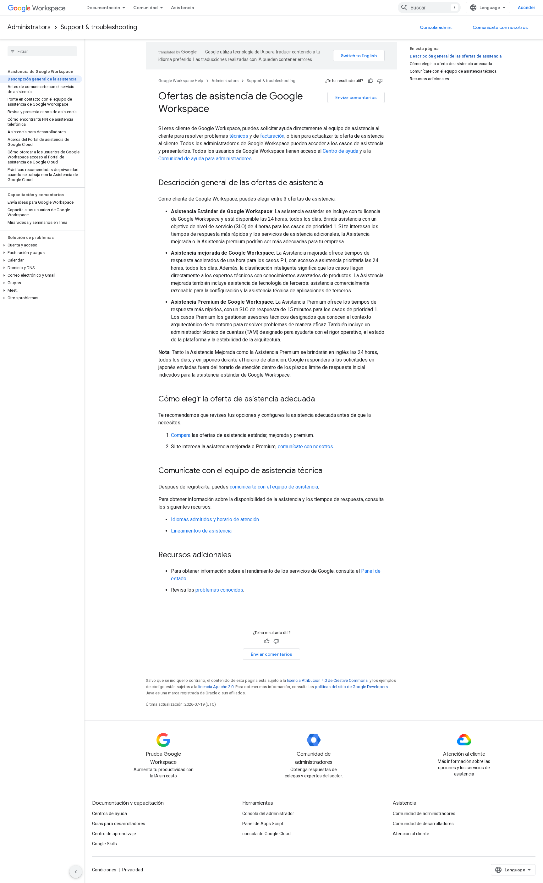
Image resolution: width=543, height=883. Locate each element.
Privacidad (132, 869)
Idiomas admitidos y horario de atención (215, 519)
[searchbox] (42, 51)
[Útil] (370, 81)
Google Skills (104, 843)
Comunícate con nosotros (500, 27)
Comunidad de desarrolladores (423, 823)
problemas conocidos (219, 590)
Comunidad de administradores (424, 813)
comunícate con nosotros (305, 447)
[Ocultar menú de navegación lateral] (75, 871)
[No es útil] (380, 81)
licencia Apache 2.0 (215, 686)
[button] (41, 245)
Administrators (29, 27)
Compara (180, 435)
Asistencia (182, 7)
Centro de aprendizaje (114, 833)
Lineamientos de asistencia (201, 531)
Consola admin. (436, 27)
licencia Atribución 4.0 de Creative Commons (327, 680)
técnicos (238, 136)
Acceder (526, 7)
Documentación (103, 7)
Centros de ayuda (109, 813)
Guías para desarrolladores (118, 823)
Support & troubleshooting (99, 27)
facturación (272, 136)
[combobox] (429, 7)
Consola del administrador (268, 813)
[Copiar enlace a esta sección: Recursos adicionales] (237, 555)
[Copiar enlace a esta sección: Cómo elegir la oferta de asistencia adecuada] (321, 399)
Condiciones (104, 869)
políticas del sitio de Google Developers (351, 686)
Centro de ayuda (340, 151)
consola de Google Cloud (266, 833)
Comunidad (145, 7)
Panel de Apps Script (262, 823)
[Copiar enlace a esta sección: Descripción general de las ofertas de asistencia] (329, 183)
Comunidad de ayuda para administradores (205, 159)
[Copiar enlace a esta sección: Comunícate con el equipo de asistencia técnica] (328, 471)
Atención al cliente (411, 833)
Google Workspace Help (180, 80)
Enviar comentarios (356, 97)
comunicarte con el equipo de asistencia (274, 487)
